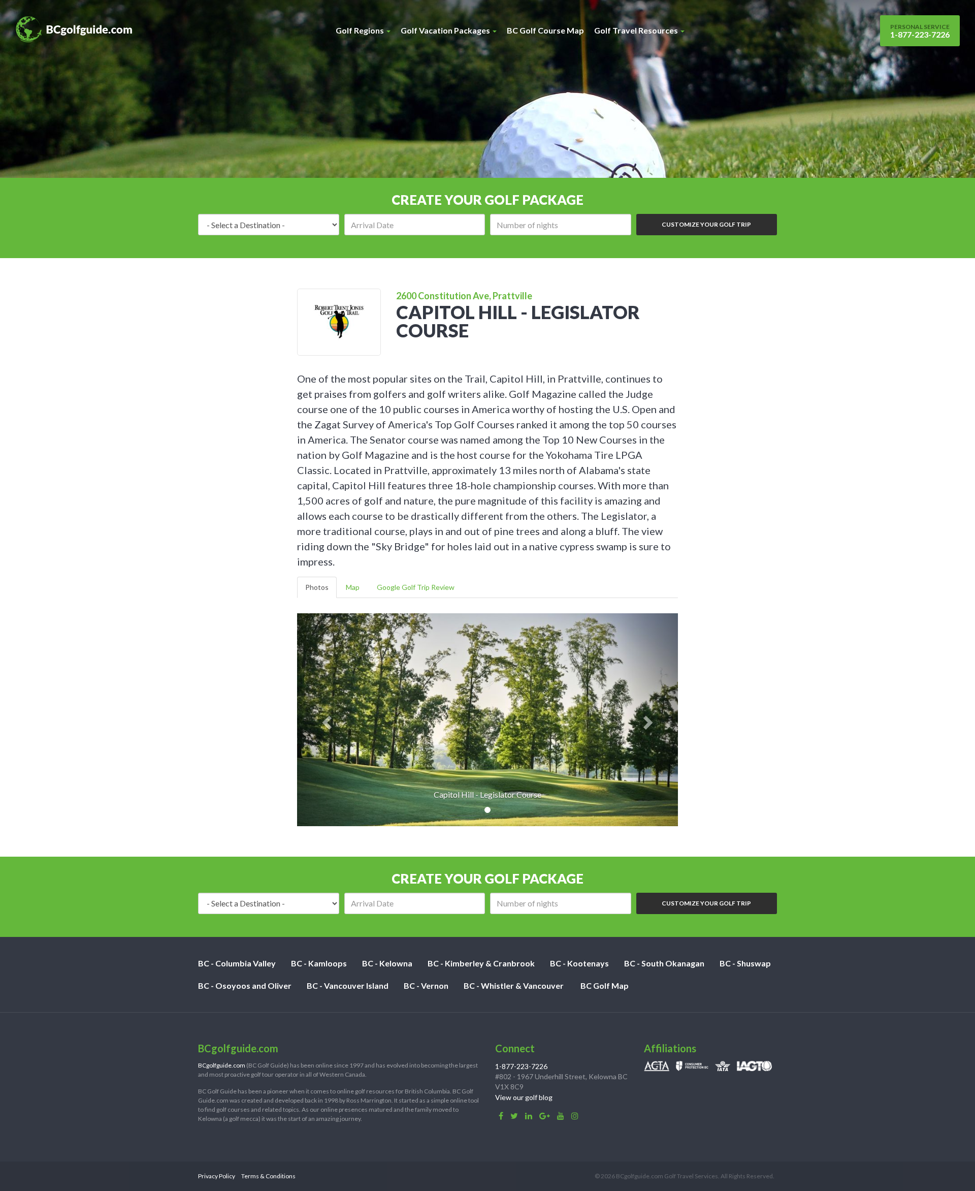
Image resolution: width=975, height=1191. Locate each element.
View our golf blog (523, 1097)
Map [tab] (353, 587)
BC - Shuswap (745, 963)
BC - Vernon (426, 985)
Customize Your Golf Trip (706, 224)
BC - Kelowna (387, 963)
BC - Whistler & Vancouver (514, 985)
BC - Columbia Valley (237, 963)
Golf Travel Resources (636, 30)
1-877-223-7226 (920, 31)
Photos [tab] (317, 587)
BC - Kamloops (319, 963)
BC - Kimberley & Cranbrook (481, 963)
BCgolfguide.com (221, 1065)
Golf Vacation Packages (446, 30)
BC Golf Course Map (545, 30)
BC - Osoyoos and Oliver (244, 985)
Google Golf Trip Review (415, 587)
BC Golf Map (604, 985)
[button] (325, 719)
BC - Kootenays (579, 963)
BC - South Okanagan (664, 963)
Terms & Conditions (268, 1176)
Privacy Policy (216, 1176)
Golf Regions (360, 30)
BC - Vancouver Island (347, 985)
